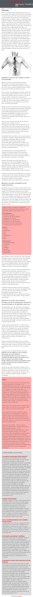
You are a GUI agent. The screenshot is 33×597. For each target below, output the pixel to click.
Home (3, 9)
